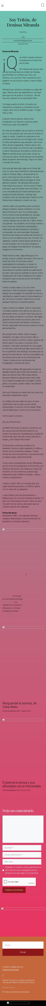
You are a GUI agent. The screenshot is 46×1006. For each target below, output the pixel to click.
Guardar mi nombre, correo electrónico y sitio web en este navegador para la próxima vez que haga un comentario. (23, 870)
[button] (9, 574)
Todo (23, 37)
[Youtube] (34, 5)
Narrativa (23, 32)
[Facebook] (29, 5)
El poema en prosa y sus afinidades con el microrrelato (21, 784)
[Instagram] (25, 5)
